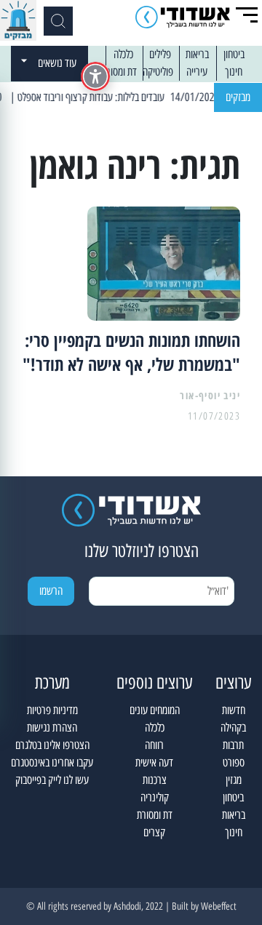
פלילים (160, 54)
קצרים (154, 832)
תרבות (233, 745)
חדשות (233, 710)
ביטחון (234, 54)
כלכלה (123, 54)
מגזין (234, 780)
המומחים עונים (155, 710)
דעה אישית (154, 762)
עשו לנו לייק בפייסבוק (52, 780)
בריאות (197, 54)
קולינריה (154, 797)
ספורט (234, 762)
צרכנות (155, 780)
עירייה (196, 72)
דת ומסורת (119, 72)
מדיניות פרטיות (52, 710)
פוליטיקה (158, 72)
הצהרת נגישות (52, 727)
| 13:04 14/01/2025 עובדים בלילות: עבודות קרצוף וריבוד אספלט (140, 97)
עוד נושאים (57, 63)
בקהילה (233, 727)
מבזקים (238, 97)
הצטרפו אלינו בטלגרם (52, 745)
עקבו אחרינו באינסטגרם (52, 762)
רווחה (154, 745)
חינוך (233, 72)
